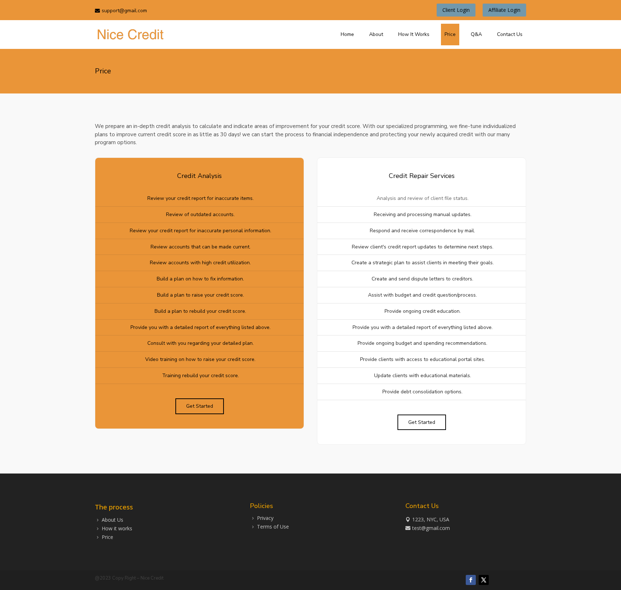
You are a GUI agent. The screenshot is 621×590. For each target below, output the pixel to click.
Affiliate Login (504, 9)
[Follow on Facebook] (471, 580)
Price (450, 34)
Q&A (476, 34)
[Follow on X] (484, 580)
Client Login (456, 9)
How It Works (413, 34)
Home (347, 34)
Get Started (199, 406)
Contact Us (510, 34)
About (376, 34)
